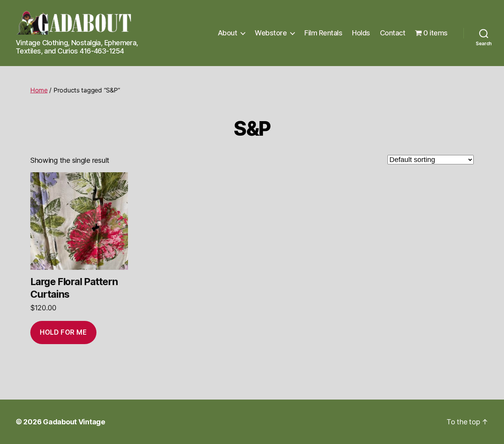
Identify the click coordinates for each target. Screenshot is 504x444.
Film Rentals (323, 33)
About (227, 33)
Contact (393, 33)
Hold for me (63, 332)
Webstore (271, 33)
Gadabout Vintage (74, 422)
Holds (361, 33)
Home (39, 90)
